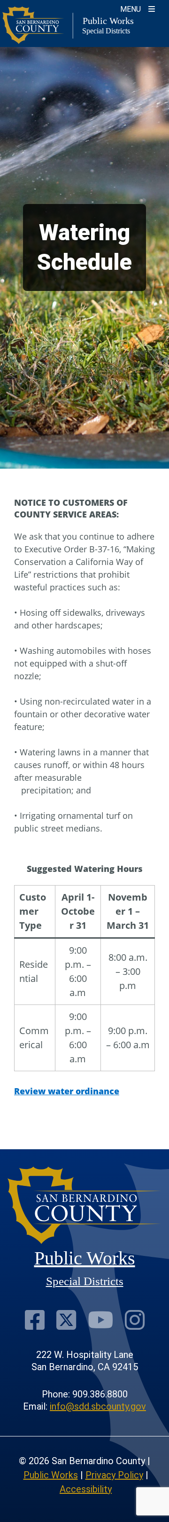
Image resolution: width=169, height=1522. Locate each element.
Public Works (50, 1475)
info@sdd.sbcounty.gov (98, 1406)
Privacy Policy (114, 1475)
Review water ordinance (66, 1091)
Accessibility (86, 1489)
